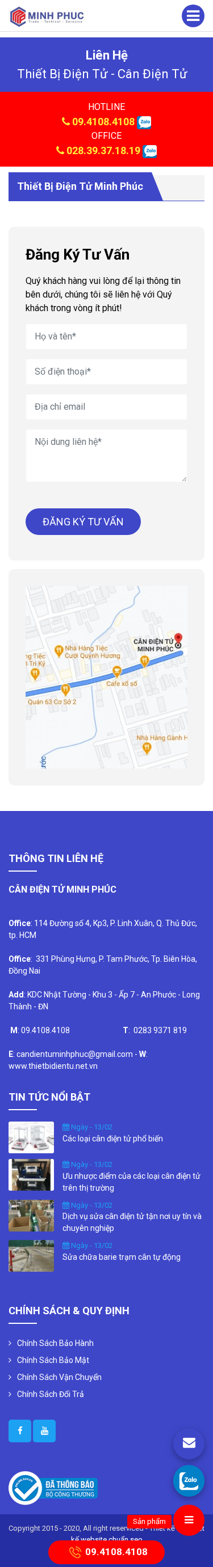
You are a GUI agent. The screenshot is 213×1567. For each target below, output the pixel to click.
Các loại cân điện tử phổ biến (112, 1138)
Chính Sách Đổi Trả (50, 1394)
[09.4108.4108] (188, 1480)
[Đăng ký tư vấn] (188, 1443)
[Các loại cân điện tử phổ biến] (31, 1136)
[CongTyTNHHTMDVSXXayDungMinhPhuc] (20, 1431)
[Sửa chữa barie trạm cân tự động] (31, 1255)
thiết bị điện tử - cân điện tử (102, 74)
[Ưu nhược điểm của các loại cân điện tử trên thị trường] (31, 1174)
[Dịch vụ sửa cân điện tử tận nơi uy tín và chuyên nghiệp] (31, 1214)
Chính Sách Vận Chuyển (59, 1377)
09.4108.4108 (103, 122)
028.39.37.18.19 (103, 150)
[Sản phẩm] (188, 1520)
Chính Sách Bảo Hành (55, 1343)
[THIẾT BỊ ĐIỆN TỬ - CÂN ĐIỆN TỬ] (47, 16)
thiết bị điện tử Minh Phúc (80, 186)
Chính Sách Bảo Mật (53, 1360)
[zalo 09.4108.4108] (144, 122)
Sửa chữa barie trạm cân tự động (121, 1257)
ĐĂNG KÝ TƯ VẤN (83, 522)
